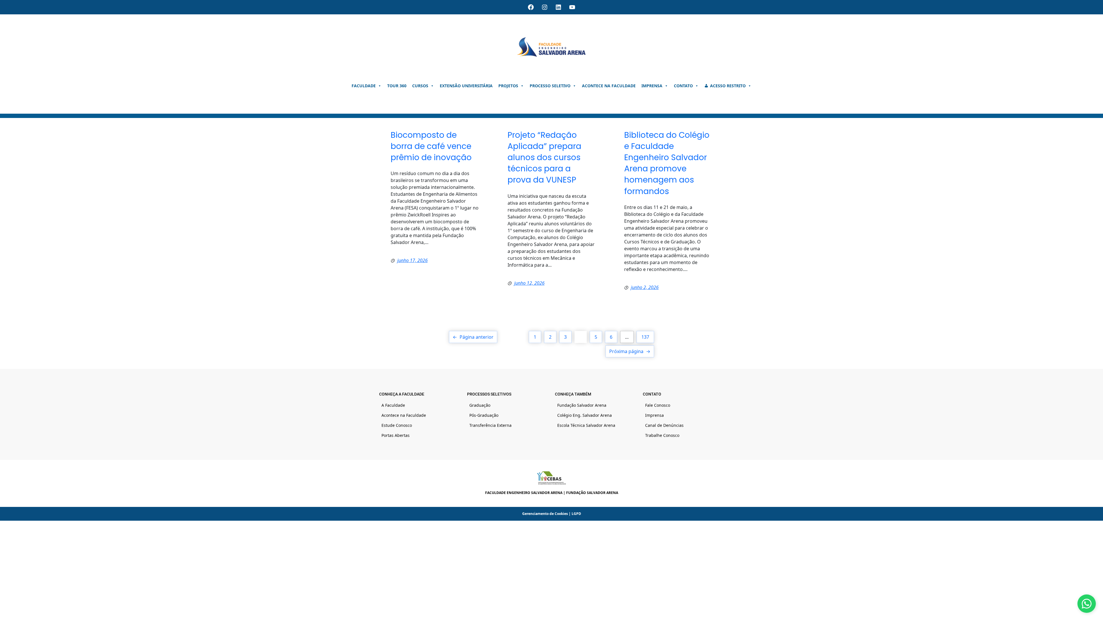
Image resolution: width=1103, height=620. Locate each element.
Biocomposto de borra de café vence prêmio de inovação (431, 146)
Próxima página (629, 351)
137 (645, 337)
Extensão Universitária (466, 85)
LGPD (576, 513)
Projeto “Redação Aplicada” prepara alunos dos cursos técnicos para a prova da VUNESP (544, 157)
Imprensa (651, 85)
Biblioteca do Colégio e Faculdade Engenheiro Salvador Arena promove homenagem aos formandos (666, 163)
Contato (683, 85)
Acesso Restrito (728, 85)
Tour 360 (396, 85)
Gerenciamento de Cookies (545, 513)
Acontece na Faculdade (609, 85)
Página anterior (473, 337)
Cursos (420, 85)
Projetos (508, 85)
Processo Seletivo (550, 85)
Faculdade (364, 85)
